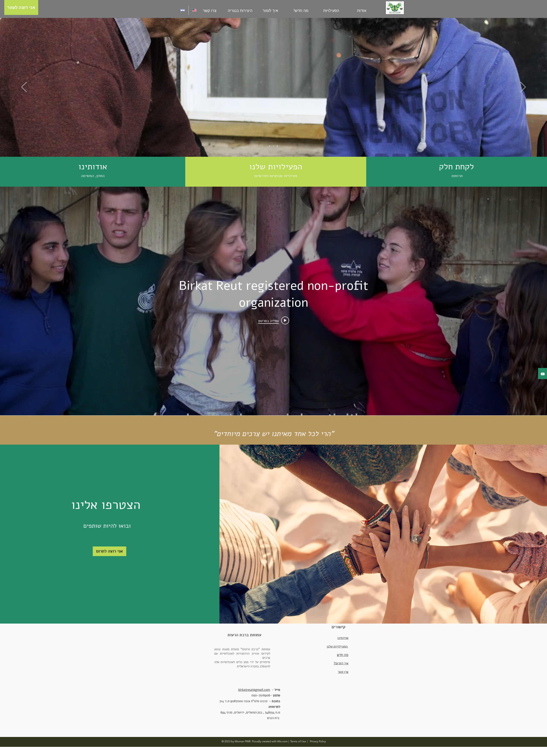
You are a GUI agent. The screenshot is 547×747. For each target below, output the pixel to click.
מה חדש (342, 655)
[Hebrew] (182, 10)
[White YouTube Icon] (542, 374)
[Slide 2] (273, 146)
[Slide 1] (269, 146)
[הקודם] (24, 87)
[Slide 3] (277, 146)
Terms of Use (298, 741)
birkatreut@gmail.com (254, 690)
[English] (194, 10)
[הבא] (523, 87)
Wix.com (282, 741)
